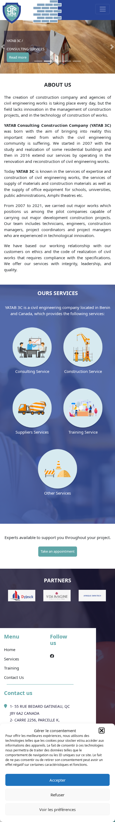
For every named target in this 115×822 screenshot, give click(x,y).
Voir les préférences (57, 809)
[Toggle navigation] (102, 9)
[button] (101, 730)
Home (9, 649)
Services (11, 659)
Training (11, 668)
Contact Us (14, 677)
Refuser (57, 794)
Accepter (57, 780)
